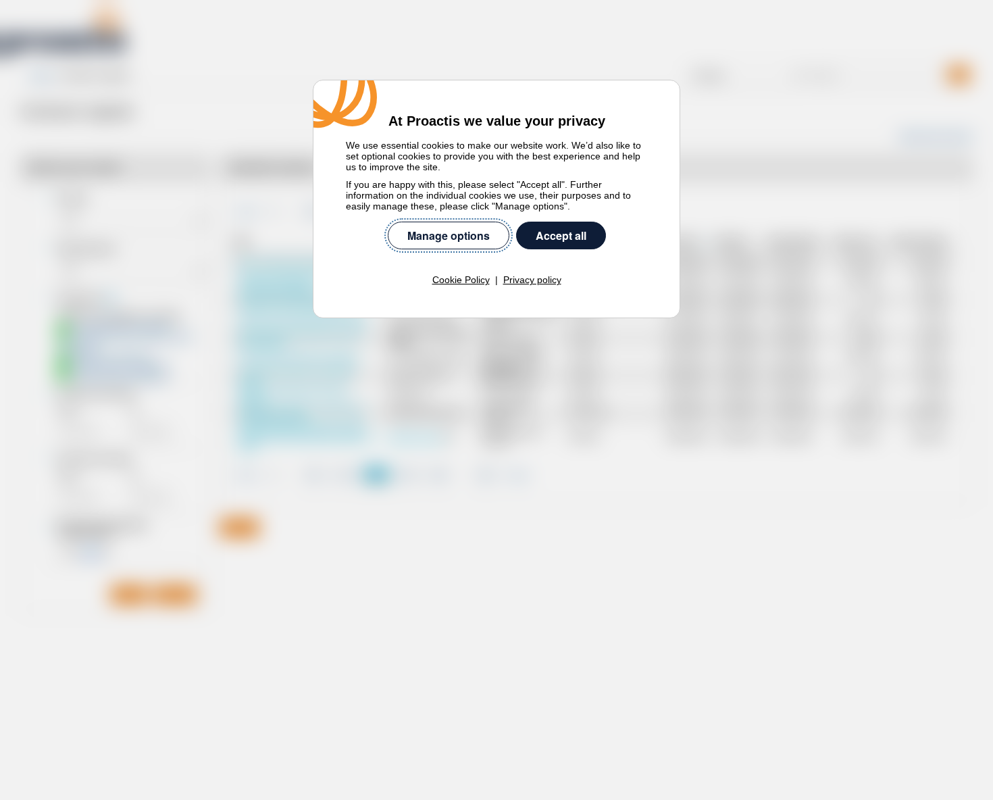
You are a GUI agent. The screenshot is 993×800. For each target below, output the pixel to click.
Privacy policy (532, 279)
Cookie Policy (461, 279)
